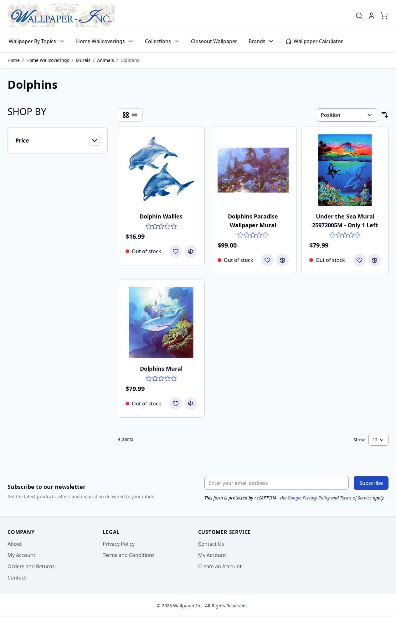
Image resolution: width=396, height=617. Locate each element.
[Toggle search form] (359, 15)
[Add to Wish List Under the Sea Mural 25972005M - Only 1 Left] (359, 260)
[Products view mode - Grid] (126, 115)
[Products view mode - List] (134, 115)
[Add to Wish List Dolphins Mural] (175, 403)
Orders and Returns (31, 566)
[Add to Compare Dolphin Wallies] (190, 251)
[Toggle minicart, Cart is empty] (384, 15)
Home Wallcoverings (100, 41)
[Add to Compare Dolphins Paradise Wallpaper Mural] (282, 260)
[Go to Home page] (61, 15)
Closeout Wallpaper (214, 41)
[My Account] (371, 15)
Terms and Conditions (129, 555)
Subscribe (371, 482)
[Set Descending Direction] (384, 115)
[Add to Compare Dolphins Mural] (190, 403)
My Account (21, 555)
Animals (105, 60)
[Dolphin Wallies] (161, 170)
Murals (83, 60)
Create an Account (220, 566)
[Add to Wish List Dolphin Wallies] (175, 251)
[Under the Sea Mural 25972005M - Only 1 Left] (345, 170)
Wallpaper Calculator (318, 41)
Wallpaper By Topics (32, 41)
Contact (17, 577)
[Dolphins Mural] (161, 322)
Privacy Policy (119, 543)
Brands (257, 41)
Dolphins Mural (161, 368)
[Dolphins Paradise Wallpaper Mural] (253, 170)
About (15, 543)
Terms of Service (356, 498)
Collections (158, 41)
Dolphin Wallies (161, 216)
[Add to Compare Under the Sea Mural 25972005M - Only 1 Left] (374, 260)
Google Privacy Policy (309, 498)
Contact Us (211, 543)
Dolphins (130, 60)
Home (14, 60)
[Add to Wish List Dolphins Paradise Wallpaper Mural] (267, 260)
